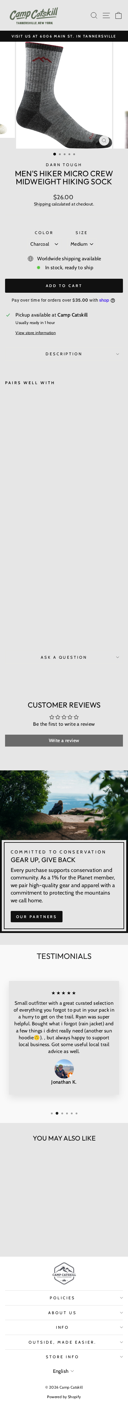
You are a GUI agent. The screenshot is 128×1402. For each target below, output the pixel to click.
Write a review (64, 740)
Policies (62, 1297)
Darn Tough (64, 164)
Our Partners (36, 916)
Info (62, 1327)
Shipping (42, 204)
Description (64, 353)
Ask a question (64, 657)
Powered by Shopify (64, 1397)
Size (82, 232)
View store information (35, 332)
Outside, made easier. (62, 1342)
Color (44, 232)
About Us (62, 1312)
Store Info (62, 1356)
